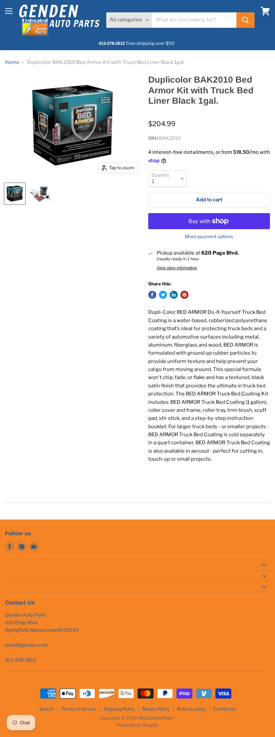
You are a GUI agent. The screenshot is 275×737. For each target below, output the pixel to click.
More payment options (209, 236)
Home (12, 62)
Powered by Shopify (137, 725)
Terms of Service (78, 709)
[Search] (245, 20)
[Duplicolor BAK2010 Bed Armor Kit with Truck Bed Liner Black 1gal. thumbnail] (14, 193)
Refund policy (191, 709)
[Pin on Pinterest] (184, 295)
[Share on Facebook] (152, 295)
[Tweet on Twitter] (163, 295)
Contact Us (224, 709)
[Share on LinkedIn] (174, 295)
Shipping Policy (119, 709)
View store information (177, 268)
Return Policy (156, 709)
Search (47, 709)
